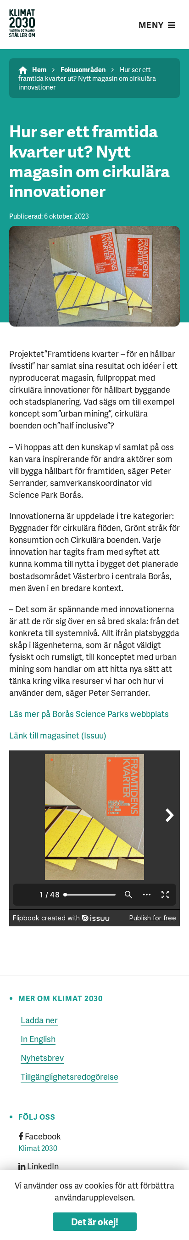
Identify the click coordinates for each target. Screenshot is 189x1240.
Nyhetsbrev (42, 1057)
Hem (39, 69)
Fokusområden (83, 69)
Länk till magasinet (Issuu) (57, 735)
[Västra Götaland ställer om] (22, 24)
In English (38, 1038)
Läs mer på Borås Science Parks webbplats (89, 713)
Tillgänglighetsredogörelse (69, 1076)
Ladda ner (39, 1020)
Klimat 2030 (37, 1148)
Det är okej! (94, 1221)
